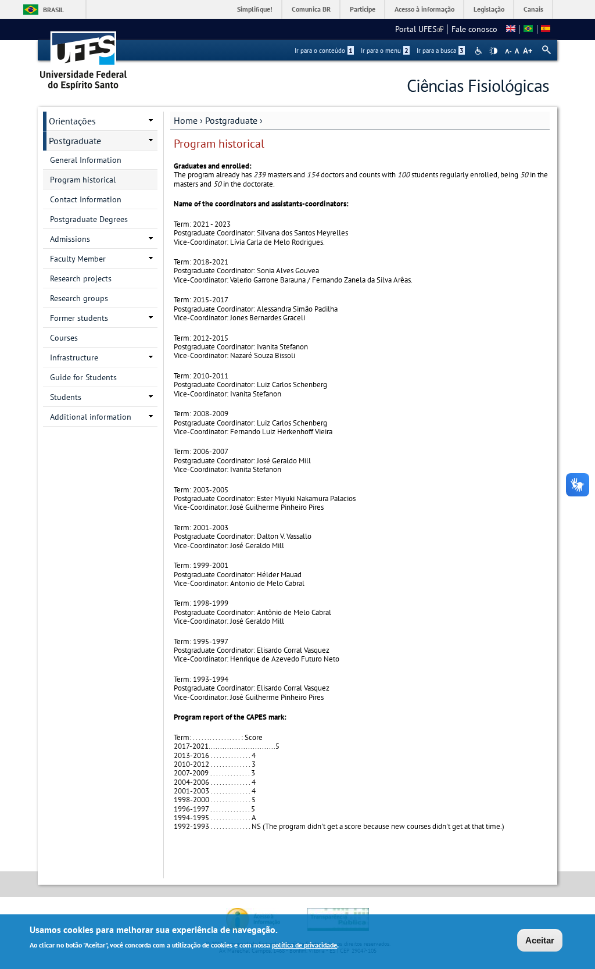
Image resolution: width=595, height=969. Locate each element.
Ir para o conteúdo (324, 51)
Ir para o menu (384, 51)
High (493, 51)
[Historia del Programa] (545, 29)
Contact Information (85, 199)
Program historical (83, 179)
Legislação (489, 9)
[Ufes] (84, 56)
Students (65, 397)
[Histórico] (528, 29)
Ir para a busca (440, 51)
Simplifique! (255, 9)
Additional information (90, 417)
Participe (362, 9)
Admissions (70, 239)
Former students (79, 318)
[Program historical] (510, 29)
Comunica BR (311, 9)
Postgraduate (231, 120)
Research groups (79, 298)
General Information (85, 160)
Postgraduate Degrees (89, 219)
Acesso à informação (424, 9)
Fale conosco (474, 29)
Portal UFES (419, 29)
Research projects (81, 278)
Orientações (72, 121)
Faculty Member (78, 258)
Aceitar (539, 940)
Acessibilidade (479, 51)
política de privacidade (304, 945)
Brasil (53, 9)
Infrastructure (74, 357)
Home (186, 120)
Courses (64, 337)
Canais (533, 9)
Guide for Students (83, 377)
